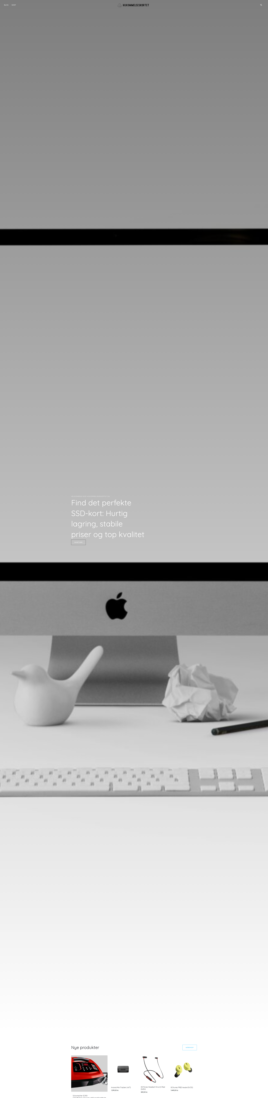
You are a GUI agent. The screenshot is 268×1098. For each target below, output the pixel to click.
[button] (261, 5)
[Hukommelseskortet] (133, 5)
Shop (14, 5)
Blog (6, 5)
